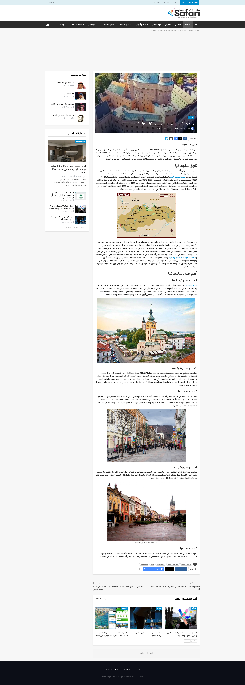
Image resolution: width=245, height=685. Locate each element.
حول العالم (156, 24)
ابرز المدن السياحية (186, 564)
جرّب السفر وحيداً (67, 93)
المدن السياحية (161, 564)
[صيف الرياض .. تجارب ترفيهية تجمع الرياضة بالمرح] (146, 618)
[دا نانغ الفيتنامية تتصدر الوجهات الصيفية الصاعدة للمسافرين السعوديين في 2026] (111, 618)
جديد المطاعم (94, 24)
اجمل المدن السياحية (173, 564)
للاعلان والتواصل (159, 2)
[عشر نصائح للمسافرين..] (80, 85)
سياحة (152, 564)
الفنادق (178, 24)
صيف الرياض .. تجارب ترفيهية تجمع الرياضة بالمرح (62, 218)
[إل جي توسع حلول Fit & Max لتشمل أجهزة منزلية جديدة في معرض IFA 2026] (67, 151)
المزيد (64, 24)
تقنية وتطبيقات (125, 24)
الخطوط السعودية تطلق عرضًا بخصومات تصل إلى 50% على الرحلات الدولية (62, 195)
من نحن (175, 2)
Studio (114, 677)
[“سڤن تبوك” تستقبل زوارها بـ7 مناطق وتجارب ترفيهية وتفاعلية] (181, 618)
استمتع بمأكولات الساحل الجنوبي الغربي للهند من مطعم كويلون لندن (175, 588)
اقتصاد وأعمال (142, 24)
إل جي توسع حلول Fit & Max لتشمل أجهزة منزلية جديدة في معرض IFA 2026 (68, 169)
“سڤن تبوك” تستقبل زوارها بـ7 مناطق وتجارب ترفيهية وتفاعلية (61, 207)
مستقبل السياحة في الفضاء (63, 115)
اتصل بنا (169, 2)
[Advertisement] (122, 51)
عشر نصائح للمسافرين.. (64, 82)
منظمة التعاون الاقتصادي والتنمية (182, 257)
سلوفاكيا (172, 170)
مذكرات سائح (109, 24)
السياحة (188, 24)
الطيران (168, 24)
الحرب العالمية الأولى (177, 176)
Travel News (77, 24)
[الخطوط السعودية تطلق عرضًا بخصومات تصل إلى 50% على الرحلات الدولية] (80, 196)
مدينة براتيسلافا (191, 285)
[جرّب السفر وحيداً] (80, 96)
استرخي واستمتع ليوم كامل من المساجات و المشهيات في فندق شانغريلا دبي (118, 588)
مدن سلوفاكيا (144, 564)
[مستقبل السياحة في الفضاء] (80, 118)
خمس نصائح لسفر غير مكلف (62, 104)
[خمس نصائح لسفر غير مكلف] (80, 107)
